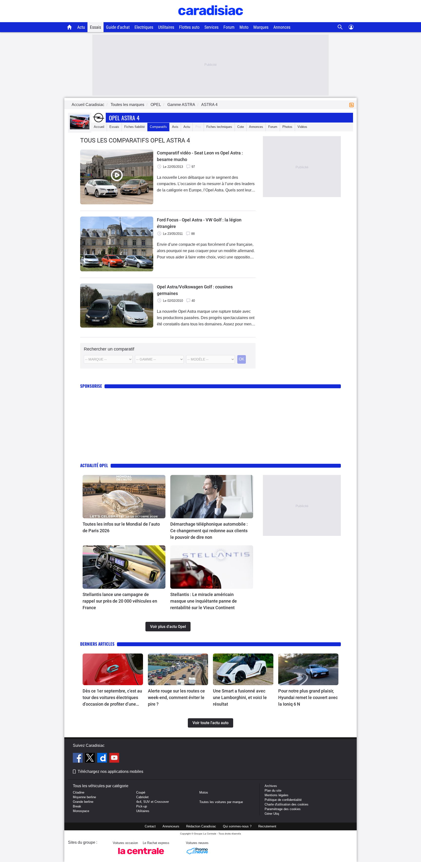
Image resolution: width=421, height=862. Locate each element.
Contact (150, 826)
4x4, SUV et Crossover (152, 802)
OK (241, 359)
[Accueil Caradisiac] (69, 27)
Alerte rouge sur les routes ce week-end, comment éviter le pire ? (176, 697)
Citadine (78, 792)
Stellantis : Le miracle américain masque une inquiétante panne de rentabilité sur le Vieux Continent (203, 601)
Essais (95, 27)
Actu (81, 27)
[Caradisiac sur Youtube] (114, 758)
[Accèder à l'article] (124, 496)
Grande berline (83, 802)
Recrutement (267, 826)
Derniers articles (97, 644)
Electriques (143, 27)
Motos (203, 792)
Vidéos (302, 127)
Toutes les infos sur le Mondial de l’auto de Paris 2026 (121, 527)
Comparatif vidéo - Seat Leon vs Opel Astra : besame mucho (200, 156)
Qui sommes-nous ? (237, 826)
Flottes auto (189, 27)
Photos (287, 127)
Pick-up (141, 806)
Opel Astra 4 (124, 117)
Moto (244, 27)
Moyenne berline (84, 797)
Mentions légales (276, 795)
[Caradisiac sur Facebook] (78, 758)
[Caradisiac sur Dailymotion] (102, 758)
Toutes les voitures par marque (221, 802)
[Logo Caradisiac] (210, 19)
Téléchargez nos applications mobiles (110, 771)
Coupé (140, 792)
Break (77, 806)
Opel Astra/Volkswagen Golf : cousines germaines (195, 290)
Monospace (81, 811)
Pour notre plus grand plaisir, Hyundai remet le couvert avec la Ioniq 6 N (308, 697)
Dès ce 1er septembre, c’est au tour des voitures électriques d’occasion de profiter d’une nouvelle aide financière (112, 697)
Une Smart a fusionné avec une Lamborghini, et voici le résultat (240, 697)
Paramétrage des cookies (283, 809)
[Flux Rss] (352, 104)
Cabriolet (142, 797)
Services (211, 27)
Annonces (281, 27)
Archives (271, 786)
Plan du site (273, 790)
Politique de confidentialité (283, 800)
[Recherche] (340, 27)
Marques (260, 27)
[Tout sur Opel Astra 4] (79, 128)
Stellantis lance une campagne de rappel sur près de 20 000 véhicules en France (120, 601)
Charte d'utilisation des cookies (286, 804)
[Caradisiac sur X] (90, 758)
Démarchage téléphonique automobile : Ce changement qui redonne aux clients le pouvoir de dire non (209, 530)
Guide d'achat (118, 27)
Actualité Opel (94, 465)
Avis (175, 127)
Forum (229, 27)
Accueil (99, 127)
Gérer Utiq (272, 813)
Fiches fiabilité (134, 127)
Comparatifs (158, 127)
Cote (240, 127)
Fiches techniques (219, 127)
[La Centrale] (141, 855)
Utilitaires (166, 27)
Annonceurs (171, 826)
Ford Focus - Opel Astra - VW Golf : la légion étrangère (199, 223)
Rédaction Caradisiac (201, 826)
